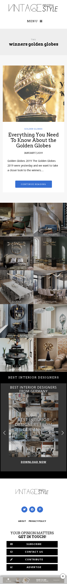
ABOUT (22, 521)
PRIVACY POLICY (37, 521)
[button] (62, 433)
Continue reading (33, 184)
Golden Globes (33, 129)
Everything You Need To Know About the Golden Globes (33, 140)
